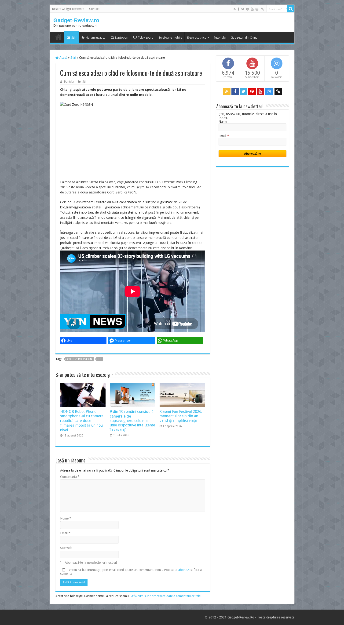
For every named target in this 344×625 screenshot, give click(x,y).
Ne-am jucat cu (96, 37)
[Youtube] (252, 9)
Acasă (63, 57)
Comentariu (70, 477)
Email (65, 533)
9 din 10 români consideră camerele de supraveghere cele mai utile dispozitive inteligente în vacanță (132, 420)
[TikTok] (263, 9)
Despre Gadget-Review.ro (68, 9)
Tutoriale (220, 37)
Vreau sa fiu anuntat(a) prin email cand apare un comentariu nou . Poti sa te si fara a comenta (131, 571)
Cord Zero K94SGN (79, 359)
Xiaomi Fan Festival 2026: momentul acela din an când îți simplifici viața (181, 416)
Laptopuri (121, 37)
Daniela (69, 81)
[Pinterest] (247, 9)
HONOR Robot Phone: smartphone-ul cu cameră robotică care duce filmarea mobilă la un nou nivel (81, 420)
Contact (94, 9)
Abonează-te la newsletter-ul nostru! (91, 562)
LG (100, 359)
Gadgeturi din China (244, 37)
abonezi (184, 570)
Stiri (74, 37)
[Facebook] (238, 9)
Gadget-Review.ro (76, 20)
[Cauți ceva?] (290, 8)
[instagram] (257, 9)
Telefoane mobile (170, 37)
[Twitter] (243, 9)
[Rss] (234, 9)
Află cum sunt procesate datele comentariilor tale (166, 596)
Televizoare (145, 37)
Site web (66, 548)
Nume (65, 518)
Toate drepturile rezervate (275, 617)
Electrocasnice (196, 37)
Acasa (58, 37)
